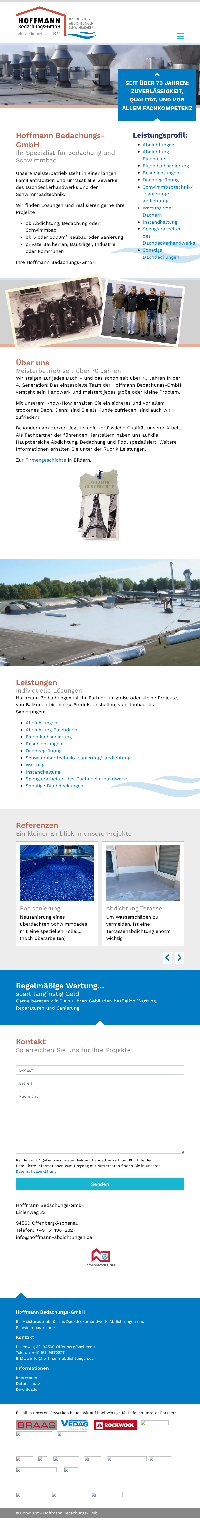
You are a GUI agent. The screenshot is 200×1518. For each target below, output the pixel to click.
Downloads (26, 1389)
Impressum (26, 1377)
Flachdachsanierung (166, 166)
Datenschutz (28, 1383)
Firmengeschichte (45, 460)
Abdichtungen (158, 145)
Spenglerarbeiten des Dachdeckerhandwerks (77, 779)
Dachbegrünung (161, 180)
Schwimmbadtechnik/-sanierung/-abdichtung (78, 758)
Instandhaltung (160, 222)
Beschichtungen (161, 173)
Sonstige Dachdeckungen (54, 786)
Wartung (35, 765)
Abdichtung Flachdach (51, 730)
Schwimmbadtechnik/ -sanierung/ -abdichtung (168, 194)
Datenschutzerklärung (36, 1171)
